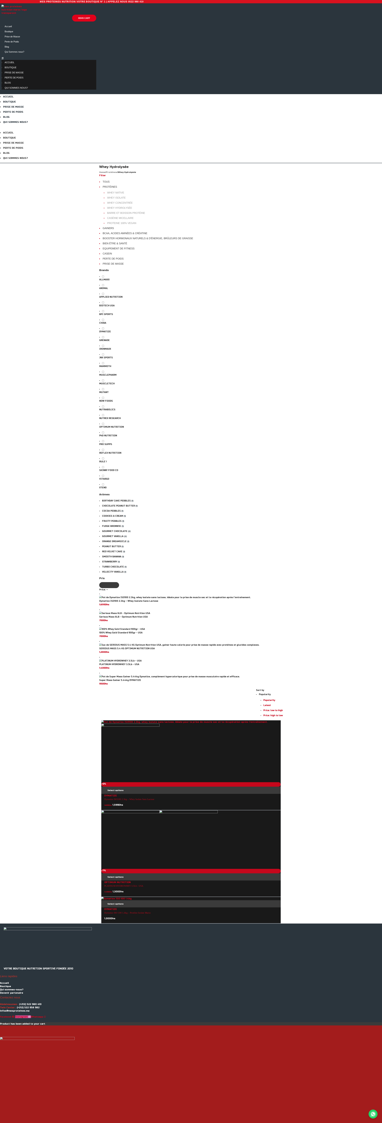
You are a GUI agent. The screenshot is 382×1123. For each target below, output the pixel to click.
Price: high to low (273, 715)
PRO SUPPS (105, 444)
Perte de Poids (12, 41)
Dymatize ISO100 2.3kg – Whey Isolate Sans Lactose (129, 799)
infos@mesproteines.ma (14, 1010)
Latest (267, 705)
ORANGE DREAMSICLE (114, 541)
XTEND (103, 487)
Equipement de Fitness (118, 248)
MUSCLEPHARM (108, 375)
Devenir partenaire (11, 993)
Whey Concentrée (120, 202)
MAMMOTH (105, 366)
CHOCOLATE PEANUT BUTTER (118, 506)
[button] (48, 58)
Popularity (269, 700)
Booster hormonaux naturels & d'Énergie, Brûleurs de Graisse (148, 238)
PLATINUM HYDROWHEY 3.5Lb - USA (123, 886)
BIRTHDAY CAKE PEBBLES (116, 500)
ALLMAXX (104, 279)
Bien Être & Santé (115, 243)
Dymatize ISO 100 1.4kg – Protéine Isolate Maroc (127, 913)
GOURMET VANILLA (112, 536)
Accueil (8, 26)
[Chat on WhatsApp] (373, 1114)
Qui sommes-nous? (11, 989)
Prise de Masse (12, 36)
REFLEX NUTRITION (110, 453)
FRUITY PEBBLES (111, 521)
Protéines (111, 172)
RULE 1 (103, 461)
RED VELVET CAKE (112, 551)
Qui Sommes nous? (14, 52)
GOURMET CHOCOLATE (114, 531)
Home (102, 172)
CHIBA (102, 323)
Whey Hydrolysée (119, 207)
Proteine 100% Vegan (121, 223)
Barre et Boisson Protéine (126, 213)
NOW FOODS (106, 401)
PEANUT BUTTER (111, 546)
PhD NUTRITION (108, 435)
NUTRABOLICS (107, 409)
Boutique (9, 31)
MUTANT (104, 392)
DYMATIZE (105, 331)
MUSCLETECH (107, 383)
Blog (7, 46)
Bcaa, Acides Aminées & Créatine (125, 233)
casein (107, 253)
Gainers (108, 228)
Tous (106, 181)
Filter (102, 175)
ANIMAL (103, 288)
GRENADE (104, 340)
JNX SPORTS (106, 357)
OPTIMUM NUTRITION (111, 427)
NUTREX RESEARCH (110, 418)
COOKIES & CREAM (112, 516)
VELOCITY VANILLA (113, 572)
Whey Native (115, 192)
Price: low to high (273, 710)
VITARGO (104, 479)
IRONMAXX (105, 349)
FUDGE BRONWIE (111, 526)
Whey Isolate (116, 197)
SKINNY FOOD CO (108, 470)
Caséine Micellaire (120, 218)
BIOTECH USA (107, 305)
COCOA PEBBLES (111, 511)
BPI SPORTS (106, 314)
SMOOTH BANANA (111, 556)
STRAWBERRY (109, 561)
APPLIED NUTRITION (111, 297)
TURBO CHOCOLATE (113, 567)
